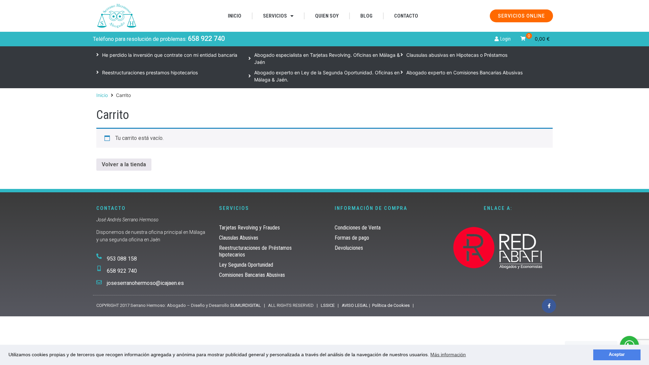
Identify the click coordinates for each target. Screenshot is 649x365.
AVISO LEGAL (355, 305)
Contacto (406, 16)
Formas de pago (352, 238)
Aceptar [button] (617, 354)
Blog (366, 16)
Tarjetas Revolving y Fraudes (249, 227)
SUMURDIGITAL (245, 305)
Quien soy (327, 16)
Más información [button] (448, 354)
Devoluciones (349, 248)
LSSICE (328, 305)
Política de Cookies (391, 305)
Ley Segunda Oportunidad (246, 265)
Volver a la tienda (124, 164)
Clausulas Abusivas (238, 238)
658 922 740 (206, 38)
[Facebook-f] (549, 306)
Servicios (275, 16)
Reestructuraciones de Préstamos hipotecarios (255, 251)
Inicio (234, 16)
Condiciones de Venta (358, 227)
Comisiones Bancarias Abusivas (252, 275)
